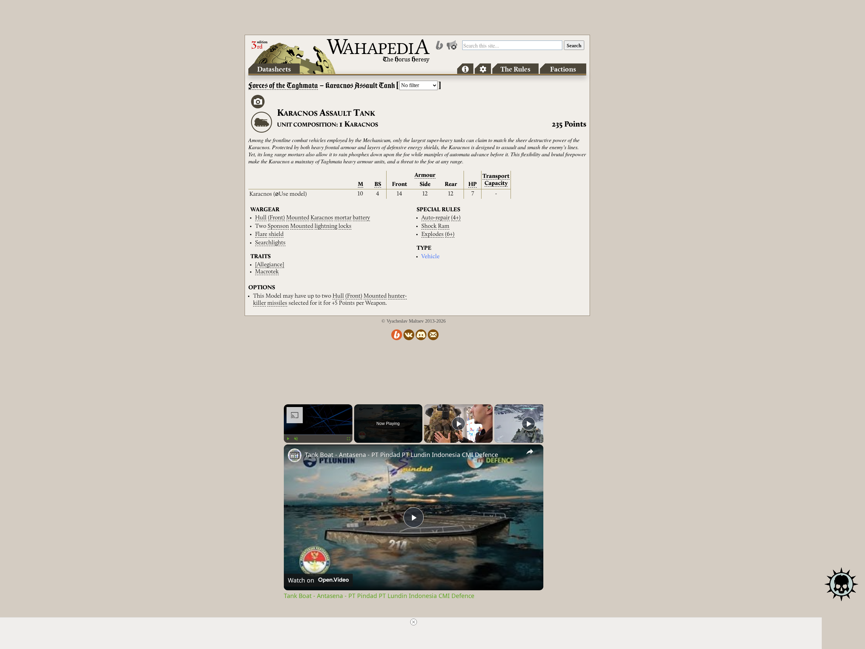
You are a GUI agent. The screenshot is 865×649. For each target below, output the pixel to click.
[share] (530, 451)
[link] (294, 455)
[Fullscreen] (348, 439)
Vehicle (430, 257)
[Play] (288, 439)
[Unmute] (296, 439)
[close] (413, 622)
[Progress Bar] (318, 434)
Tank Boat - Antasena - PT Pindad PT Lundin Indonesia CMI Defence (401, 455)
